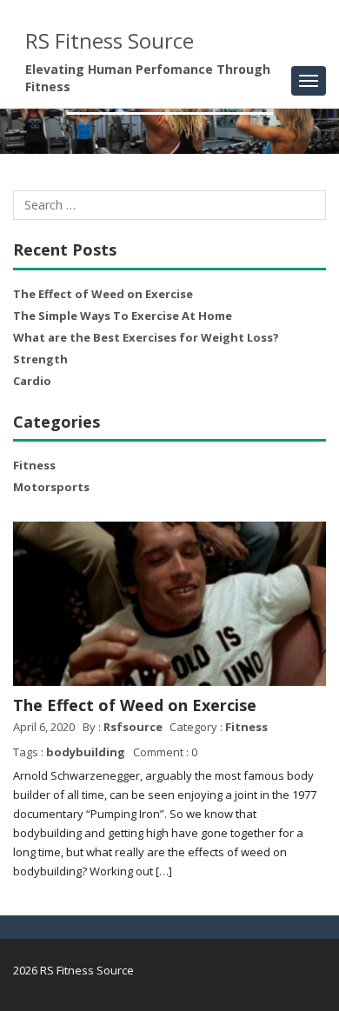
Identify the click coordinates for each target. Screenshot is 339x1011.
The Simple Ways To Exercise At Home (122, 315)
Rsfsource (133, 727)
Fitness (34, 465)
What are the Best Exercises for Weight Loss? (146, 337)
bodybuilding (85, 752)
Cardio (32, 381)
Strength (40, 359)
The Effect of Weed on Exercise (103, 294)
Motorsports (51, 487)
